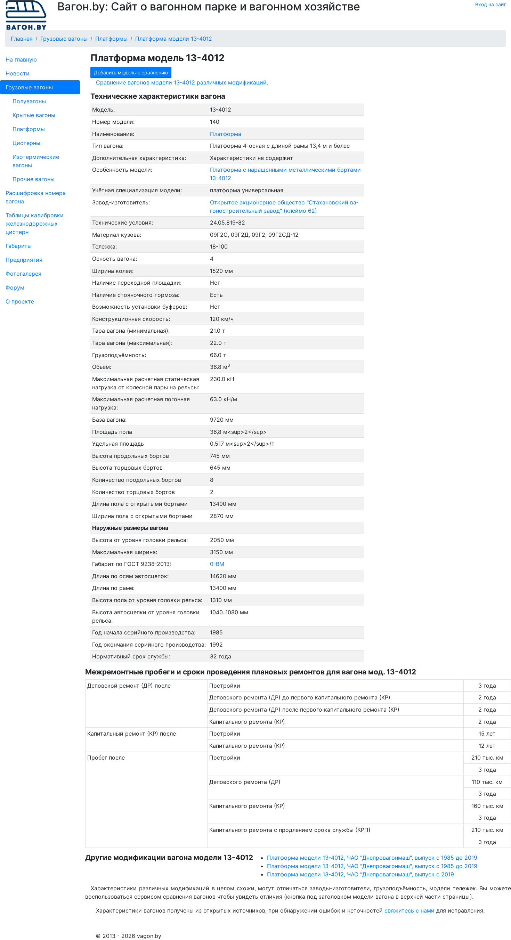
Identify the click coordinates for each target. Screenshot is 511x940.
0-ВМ (217, 563)
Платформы (29, 128)
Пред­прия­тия (24, 259)
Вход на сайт (490, 4)
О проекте (20, 301)
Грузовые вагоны (29, 87)
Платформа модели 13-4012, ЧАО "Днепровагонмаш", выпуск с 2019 (360, 874)
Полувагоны (29, 101)
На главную (21, 59)
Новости (18, 73)
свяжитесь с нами (409, 910)
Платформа (225, 133)
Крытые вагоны (34, 115)
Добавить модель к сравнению (131, 72)
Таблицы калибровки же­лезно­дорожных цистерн (35, 223)
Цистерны (26, 142)
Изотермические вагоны (36, 161)
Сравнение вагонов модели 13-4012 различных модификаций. (182, 82)
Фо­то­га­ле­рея (23, 273)
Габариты (19, 245)
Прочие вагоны (34, 179)
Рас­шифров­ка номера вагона (36, 197)
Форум (15, 287)
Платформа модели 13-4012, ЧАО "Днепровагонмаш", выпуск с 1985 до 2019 (372, 857)
